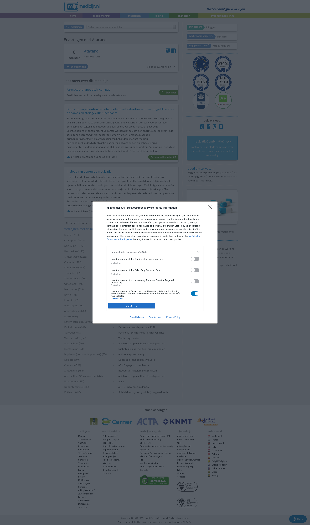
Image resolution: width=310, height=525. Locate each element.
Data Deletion (137, 317)
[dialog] (155, 262)
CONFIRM (132, 306)
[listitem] (155, 252)
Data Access (155, 317)
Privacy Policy (173, 317)
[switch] (195, 259)
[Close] (211, 208)
